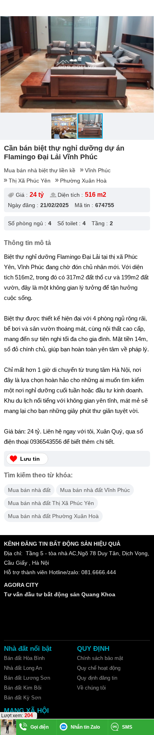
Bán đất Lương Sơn (27, 678)
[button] (146, 23)
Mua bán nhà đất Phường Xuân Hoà (53, 516)
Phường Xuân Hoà (83, 180)
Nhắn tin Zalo (85, 727)
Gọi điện (39, 727)
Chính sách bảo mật (100, 658)
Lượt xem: (12, 715)
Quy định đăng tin (97, 678)
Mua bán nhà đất (29, 490)
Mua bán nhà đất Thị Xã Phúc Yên (51, 503)
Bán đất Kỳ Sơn (22, 698)
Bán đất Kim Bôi (22, 688)
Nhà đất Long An (23, 668)
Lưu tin (30, 459)
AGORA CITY (21, 585)
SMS (127, 727)
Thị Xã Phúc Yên (30, 180)
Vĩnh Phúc (98, 170)
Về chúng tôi (91, 688)
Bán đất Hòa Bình (24, 658)
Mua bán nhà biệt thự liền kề (39, 170)
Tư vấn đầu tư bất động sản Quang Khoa (59, 594)
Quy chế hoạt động (98, 668)
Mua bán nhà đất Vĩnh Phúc (95, 490)
